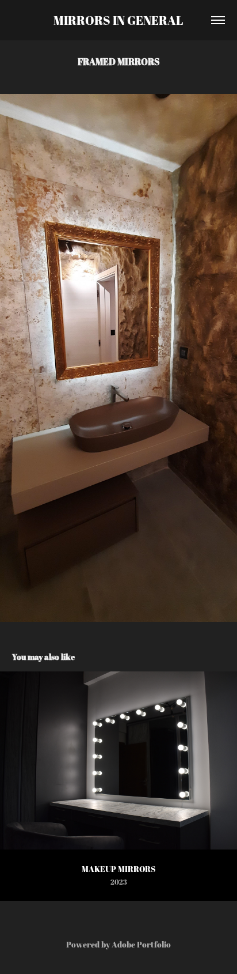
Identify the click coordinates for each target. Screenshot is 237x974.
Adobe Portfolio (141, 944)
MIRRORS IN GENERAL (118, 20)
